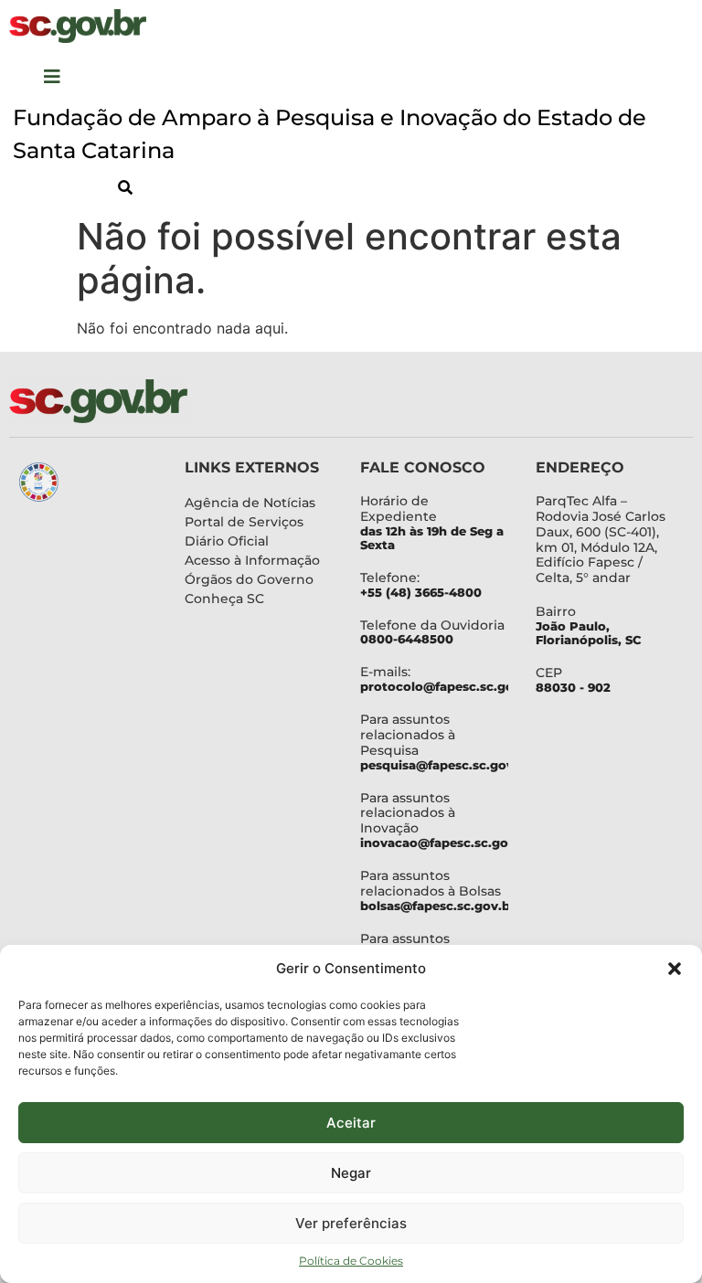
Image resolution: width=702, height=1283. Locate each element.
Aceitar (351, 1122)
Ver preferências (351, 1223)
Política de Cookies (351, 1260)
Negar (351, 1173)
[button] (674, 969)
